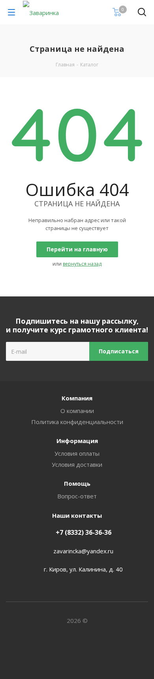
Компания (77, 398)
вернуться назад (82, 263)
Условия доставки (77, 464)
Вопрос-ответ (77, 496)
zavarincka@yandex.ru (83, 551)
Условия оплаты (77, 453)
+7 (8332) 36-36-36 (83, 532)
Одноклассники (87, 651)
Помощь (77, 483)
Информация (77, 441)
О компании (77, 411)
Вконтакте (67, 651)
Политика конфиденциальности (77, 422)
